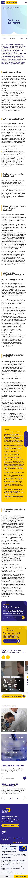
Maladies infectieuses (9, 748)
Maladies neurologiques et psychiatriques (10, 753)
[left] (3, 657)
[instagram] (25, 798)
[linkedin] (17, 798)
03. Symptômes (20, 38)
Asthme (19, 7)
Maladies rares (7, 757)
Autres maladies (12, 7)
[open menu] (25, 2)
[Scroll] (14, 33)
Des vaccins (4, 564)
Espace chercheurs (17, 842)
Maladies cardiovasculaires (11, 745)
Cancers (6, 741)
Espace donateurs (17, 838)
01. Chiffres (5, 38)
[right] (8, 657)
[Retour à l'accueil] (3, 2)
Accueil (4, 7)
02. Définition (12, 38)
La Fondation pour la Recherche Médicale (6, 839)
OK (23, 617)
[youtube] (10, 798)
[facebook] (3, 798)
